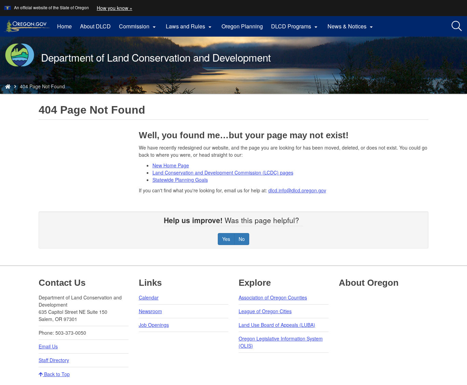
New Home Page (170, 165)
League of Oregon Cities (265, 311)
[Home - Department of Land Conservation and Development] (8, 86)
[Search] (456, 26)
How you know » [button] (114, 7)
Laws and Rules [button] (189, 26)
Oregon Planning (242, 26)
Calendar (149, 297)
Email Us (48, 346)
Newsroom (150, 311)
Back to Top (56, 374)
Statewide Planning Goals (180, 179)
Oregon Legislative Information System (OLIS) (281, 342)
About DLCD (95, 26)
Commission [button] (138, 26)
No (242, 238)
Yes (226, 238)
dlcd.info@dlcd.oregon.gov (297, 190)
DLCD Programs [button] (295, 26)
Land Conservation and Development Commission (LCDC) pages (222, 172)
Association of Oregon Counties (273, 297)
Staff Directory (54, 360)
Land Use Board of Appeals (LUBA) (277, 324)
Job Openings (154, 324)
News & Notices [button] (351, 26)
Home (64, 26)
